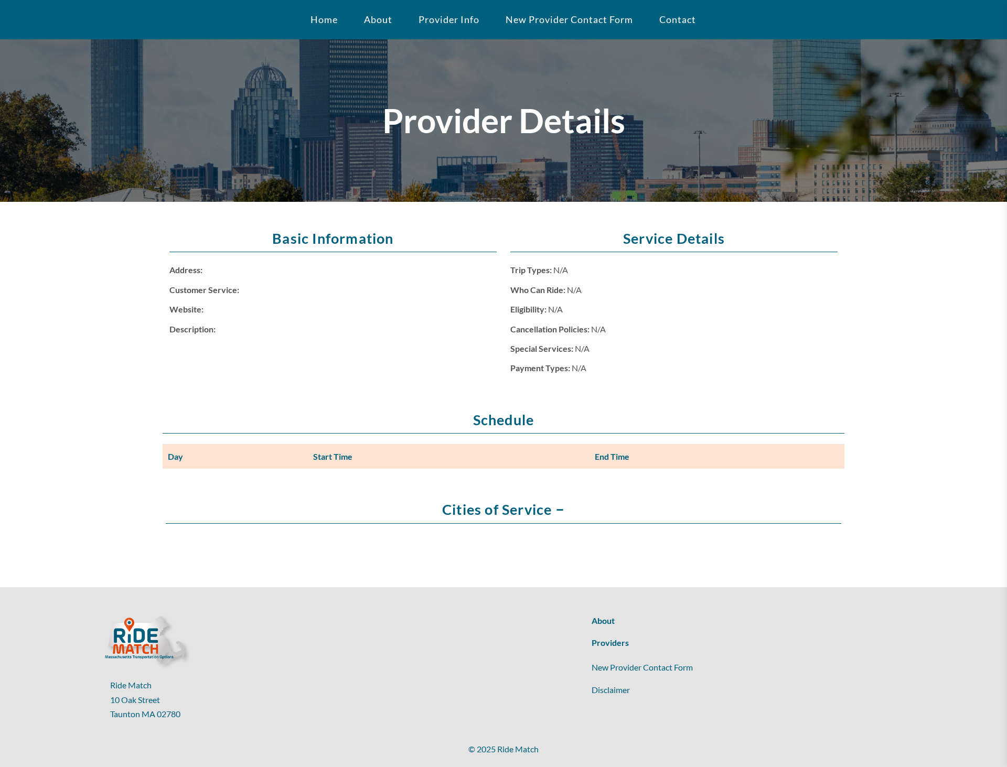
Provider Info (449, 19)
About (603, 620)
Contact (677, 19)
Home (324, 19)
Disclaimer (611, 690)
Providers (610, 642)
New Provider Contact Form (569, 19)
